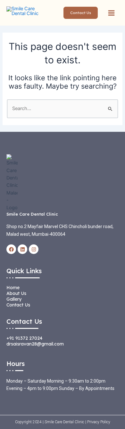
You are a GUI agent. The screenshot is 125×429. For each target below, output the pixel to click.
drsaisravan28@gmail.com (35, 344)
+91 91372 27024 (24, 338)
